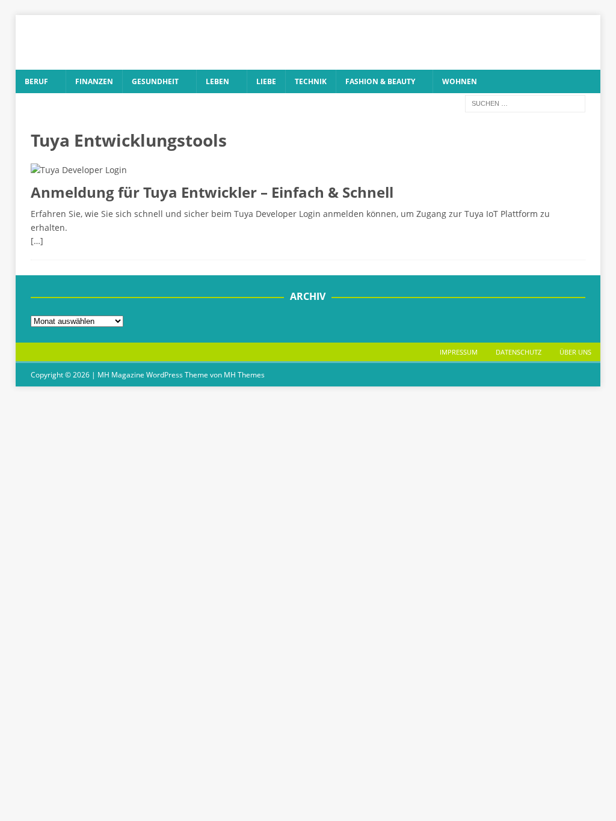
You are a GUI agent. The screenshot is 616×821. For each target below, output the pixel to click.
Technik (311, 81)
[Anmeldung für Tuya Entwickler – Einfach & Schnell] (308, 170)
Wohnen (459, 81)
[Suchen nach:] (525, 102)
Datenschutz (518, 351)
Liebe (266, 81)
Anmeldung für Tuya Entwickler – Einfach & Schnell (212, 192)
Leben (217, 81)
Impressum (459, 351)
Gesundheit (155, 81)
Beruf (36, 81)
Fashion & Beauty (380, 81)
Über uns (575, 351)
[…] (37, 240)
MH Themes (244, 375)
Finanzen (94, 81)
